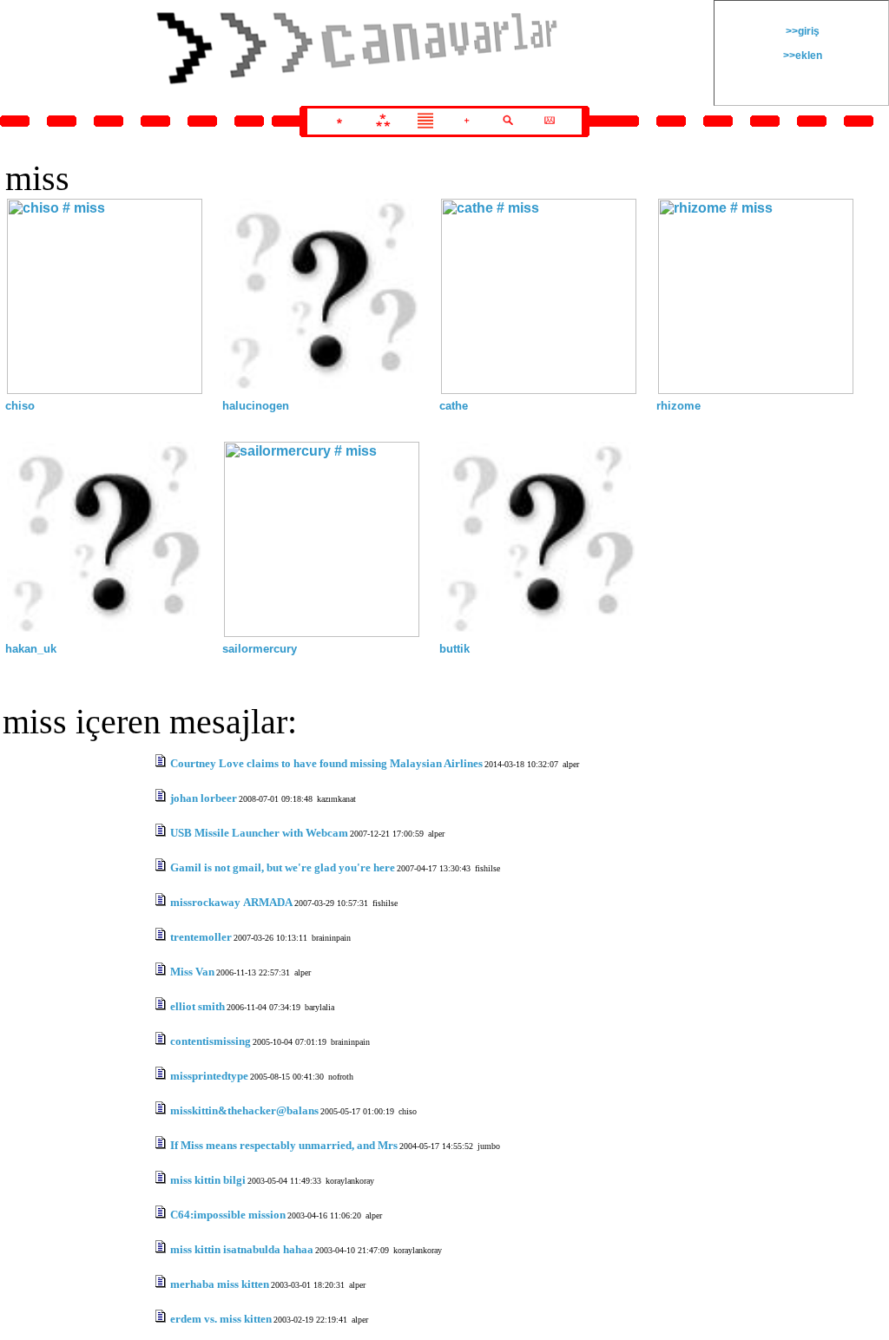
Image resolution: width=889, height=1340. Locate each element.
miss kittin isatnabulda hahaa (241, 1249)
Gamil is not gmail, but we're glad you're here (282, 867)
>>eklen (801, 55)
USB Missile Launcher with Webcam (259, 832)
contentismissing (210, 1041)
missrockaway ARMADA (231, 902)
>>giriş (801, 31)
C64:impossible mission (228, 1214)
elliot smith (197, 1006)
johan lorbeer (203, 798)
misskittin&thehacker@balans (244, 1110)
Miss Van (192, 971)
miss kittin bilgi (208, 1179)
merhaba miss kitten (219, 1284)
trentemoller (201, 936)
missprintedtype (209, 1075)
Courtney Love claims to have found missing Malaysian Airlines (326, 763)
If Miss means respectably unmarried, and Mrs (284, 1145)
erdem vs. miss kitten (221, 1318)
